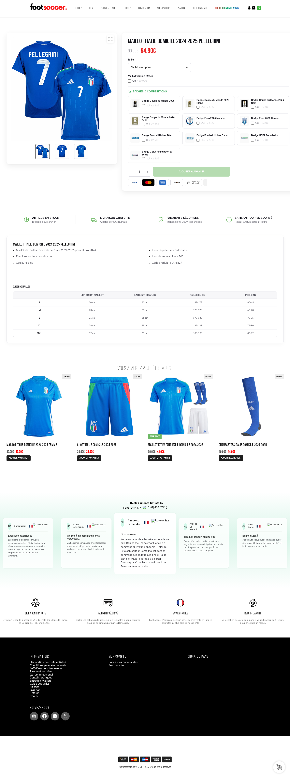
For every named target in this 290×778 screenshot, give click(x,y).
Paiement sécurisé (40, 671)
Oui (139, 81)
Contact (34, 696)
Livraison (35, 690)
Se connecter (117, 665)
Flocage (34, 687)
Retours (34, 693)
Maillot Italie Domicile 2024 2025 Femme (32, 445)
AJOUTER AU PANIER (18, 458)
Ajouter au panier (192, 171)
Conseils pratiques (41, 677)
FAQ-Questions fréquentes (46, 668)
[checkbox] (154, 78)
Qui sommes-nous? (41, 674)
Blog (32, 699)
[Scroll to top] (145, 760)
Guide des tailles (39, 683)
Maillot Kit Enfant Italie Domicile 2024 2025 (175, 445)
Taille (131, 60)
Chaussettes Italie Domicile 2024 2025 (243, 445)
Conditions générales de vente (48, 665)
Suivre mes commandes (123, 662)
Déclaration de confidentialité (48, 662)
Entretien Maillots (40, 680)
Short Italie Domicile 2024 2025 (97, 445)
